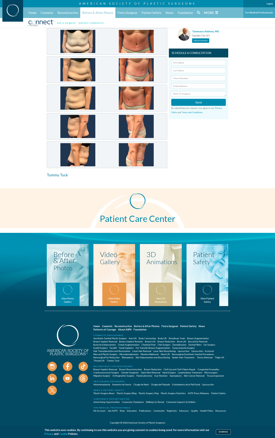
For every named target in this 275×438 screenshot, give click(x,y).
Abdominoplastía (101, 384)
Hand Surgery (169, 372)
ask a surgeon (66, 22)
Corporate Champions (133, 402)
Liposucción (208, 384)
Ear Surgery (209, 344)
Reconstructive (67, 12)
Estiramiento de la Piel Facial (186, 384)
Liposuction (183, 351)
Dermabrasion (179, 344)
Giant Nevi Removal (150, 372)
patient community (91, 22)
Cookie (63, 433)
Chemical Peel (148, 344)
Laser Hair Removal (141, 351)
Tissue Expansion (215, 375)
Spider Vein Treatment (183, 357)
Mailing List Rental (155, 402)
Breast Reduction (166, 341)
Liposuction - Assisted (202, 351)
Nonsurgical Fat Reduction (106, 357)
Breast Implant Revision (131, 341)
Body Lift (162, 338)
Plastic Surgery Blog (127, 393)
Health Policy (206, 410)
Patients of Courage (104, 329)
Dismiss (223, 432)
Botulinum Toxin (177, 338)
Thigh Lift (219, 357)
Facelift (113, 347)
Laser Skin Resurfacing (164, 351)
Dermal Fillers (195, 344)
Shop (122, 410)
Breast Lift (150, 341)
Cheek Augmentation (128, 344)
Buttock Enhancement (104, 344)
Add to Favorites (201, 40)
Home (32, 12)
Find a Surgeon (127, 12)
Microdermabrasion (129, 354)
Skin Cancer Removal (194, 375)
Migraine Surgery (101, 375)
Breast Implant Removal (105, 341)
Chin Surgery (164, 344)
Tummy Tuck (113, 360)
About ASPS (124, 329)
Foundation (185, 12)
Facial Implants (126, 347)
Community (159, 410)
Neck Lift (165, 354)
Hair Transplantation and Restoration (111, 351)
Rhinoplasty (128, 357)
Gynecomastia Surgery (183, 347)
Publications (145, 410)
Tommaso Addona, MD (205, 31)
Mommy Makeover (150, 354)
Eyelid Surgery (100, 347)
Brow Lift (181, 341)
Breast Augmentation (198, 338)
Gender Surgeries (130, 372)
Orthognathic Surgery (123, 375)
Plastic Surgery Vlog (149, 393)
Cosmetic (47, 12)
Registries (172, 410)
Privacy (48, 433)
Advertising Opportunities (106, 402)
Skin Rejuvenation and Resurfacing (153, 357)
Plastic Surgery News (104, 393)
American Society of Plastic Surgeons (137, 3)
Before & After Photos (97, 12)
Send (198, 102)
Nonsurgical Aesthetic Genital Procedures (193, 354)
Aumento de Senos (121, 384)
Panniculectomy (144, 375)
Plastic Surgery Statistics (173, 393)
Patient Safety (151, 12)
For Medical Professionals (259, 12)
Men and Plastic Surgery (105, 354)
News (169, 12)
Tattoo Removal (204, 357)
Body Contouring (147, 338)
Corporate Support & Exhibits (181, 402)
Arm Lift (133, 338)
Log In (270, 3)
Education (132, 410)
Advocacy (184, 410)
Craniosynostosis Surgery (106, 372)
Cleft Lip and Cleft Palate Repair (179, 369)
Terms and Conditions (192, 112)
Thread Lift (99, 360)
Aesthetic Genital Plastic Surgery (110, 338)
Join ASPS (113, 410)
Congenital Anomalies (208, 369)
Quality (194, 410)
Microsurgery (211, 372)
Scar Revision (161, 375)
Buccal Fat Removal (197, 341)
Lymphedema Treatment (190, 372)
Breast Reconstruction (130, 369)
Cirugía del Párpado (160, 384)
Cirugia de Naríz (141, 384)
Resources (220, 410)
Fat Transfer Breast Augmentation (153, 347)
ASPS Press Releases (198, 393)
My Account (99, 410)
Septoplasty (176, 375)
